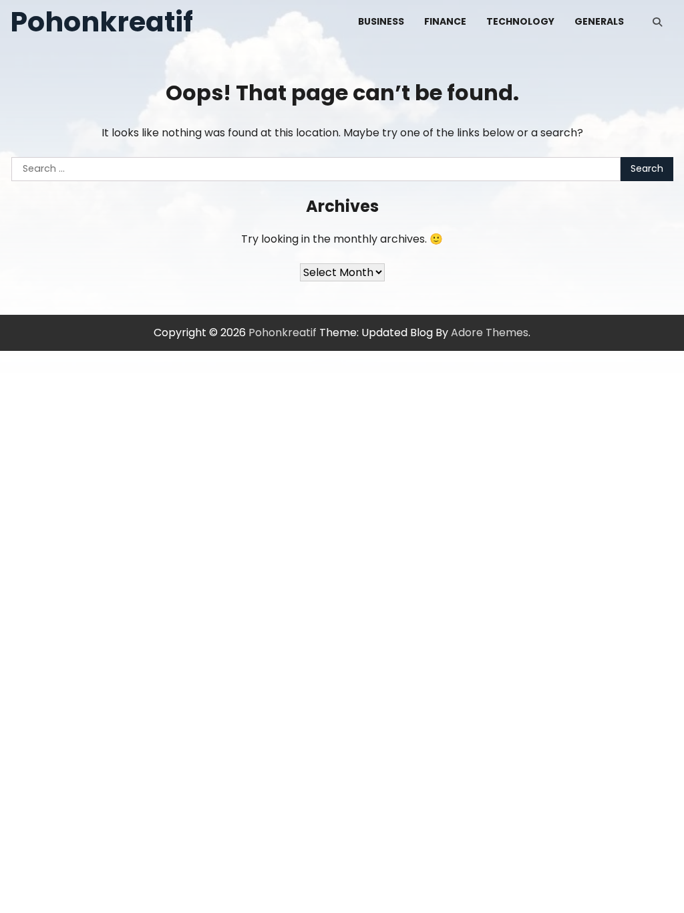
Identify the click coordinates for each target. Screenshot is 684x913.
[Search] (657, 22)
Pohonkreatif (101, 22)
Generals (599, 21)
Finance (445, 21)
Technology (520, 21)
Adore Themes (489, 332)
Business (381, 21)
